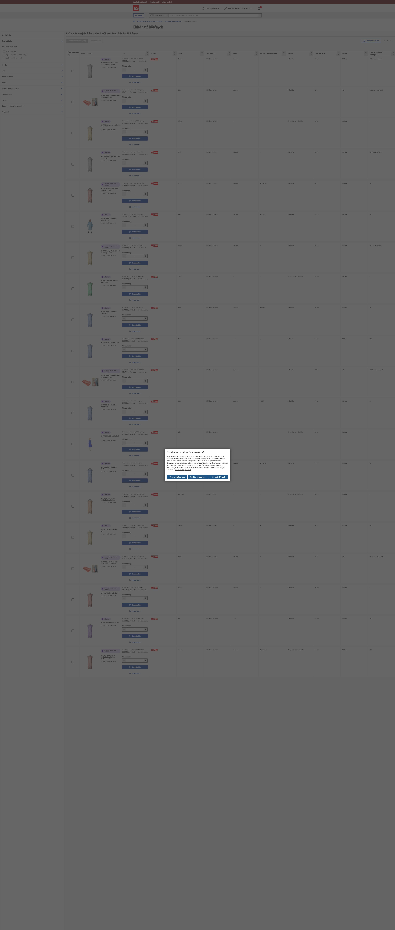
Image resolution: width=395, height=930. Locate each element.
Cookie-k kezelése (197, 477)
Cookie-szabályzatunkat (183, 470)
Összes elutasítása (177, 477)
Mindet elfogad (218, 477)
